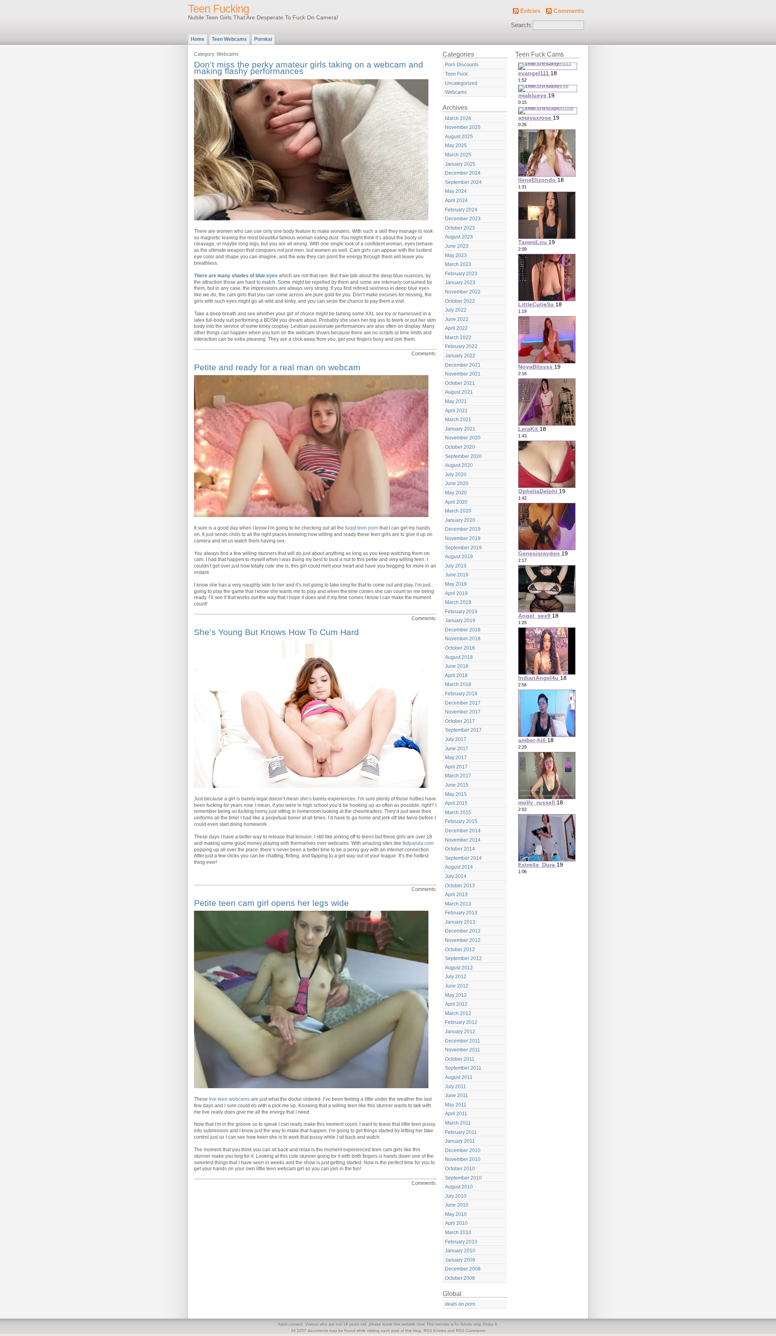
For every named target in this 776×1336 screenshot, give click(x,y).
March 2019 (458, 602)
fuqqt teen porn (361, 528)
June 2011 (456, 1095)
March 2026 (458, 118)
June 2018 (456, 666)
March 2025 (458, 155)
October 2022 (460, 301)
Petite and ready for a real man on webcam (277, 367)
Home (198, 39)
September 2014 (463, 858)
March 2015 (458, 812)
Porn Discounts (462, 65)
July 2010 (455, 1196)
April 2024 (456, 200)
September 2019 (463, 548)
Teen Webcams (229, 39)
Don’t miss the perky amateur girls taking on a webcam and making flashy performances (308, 68)
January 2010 (460, 1251)
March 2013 (458, 904)
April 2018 (456, 675)
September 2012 (463, 958)
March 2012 (458, 1013)
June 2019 (456, 575)
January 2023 (460, 282)
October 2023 (460, 228)
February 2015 (461, 821)
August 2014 (459, 867)
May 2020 (456, 493)
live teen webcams (229, 1099)
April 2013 (456, 894)
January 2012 (460, 1031)
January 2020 (460, 520)
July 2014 (455, 876)
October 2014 (460, 849)
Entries (530, 11)
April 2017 (456, 767)
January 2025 (460, 164)
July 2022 (455, 310)
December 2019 (463, 529)
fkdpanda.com (418, 843)
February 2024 (461, 210)
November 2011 (462, 1050)
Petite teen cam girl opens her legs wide (271, 903)
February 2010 (461, 1242)
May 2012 (456, 995)
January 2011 (460, 1141)
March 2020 (458, 511)
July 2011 (455, 1086)
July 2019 (455, 566)
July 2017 (455, 739)
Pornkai (263, 39)
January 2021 (460, 429)
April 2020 (456, 502)
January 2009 (460, 1260)
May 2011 (455, 1105)
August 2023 (459, 237)
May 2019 (456, 584)
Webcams (456, 92)
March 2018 (458, 684)
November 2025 (463, 127)
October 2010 (460, 1168)
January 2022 (460, 356)
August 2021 (459, 392)
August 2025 (459, 136)
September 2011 (463, 1068)
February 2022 (461, 346)
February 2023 (461, 273)
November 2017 (463, 712)
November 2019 (463, 538)
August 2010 (459, 1187)
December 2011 (462, 1041)
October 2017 (460, 721)
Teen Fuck (456, 74)
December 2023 (463, 219)
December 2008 (463, 1269)
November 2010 (463, 1159)
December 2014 (463, 831)
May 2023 (456, 255)
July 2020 (455, 474)
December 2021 (463, 365)
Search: (521, 25)
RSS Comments (470, 1330)
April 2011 (456, 1113)
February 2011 (461, 1132)
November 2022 (463, 292)
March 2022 (458, 337)
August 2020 (459, 465)
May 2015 (456, 794)
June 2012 (456, 986)
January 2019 (460, 620)
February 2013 (461, 913)
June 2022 (456, 319)
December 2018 (463, 630)
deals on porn (460, 1304)
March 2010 (458, 1232)
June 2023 (456, 246)
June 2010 (456, 1205)
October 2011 (459, 1059)
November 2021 (463, 374)
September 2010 (463, 1178)
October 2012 (460, 949)
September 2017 (463, 730)
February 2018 (461, 693)
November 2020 (463, 438)
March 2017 (458, 776)
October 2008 (460, 1278)
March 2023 (458, 264)
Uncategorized (461, 83)
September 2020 (463, 456)
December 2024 (463, 173)
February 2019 (461, 611)
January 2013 (460, 922)
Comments (568, 11)
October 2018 (460, 648)
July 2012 (455, 976)
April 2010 (456, 1223)
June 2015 (456, 785)
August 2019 (459, 556)
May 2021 (456, 401)
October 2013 (460, 886)
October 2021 (460, 383)
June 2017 (456, 748)
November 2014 (463, 840)
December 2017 (463, 703)
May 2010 (456, 1214)
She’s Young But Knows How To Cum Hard (276, 632)
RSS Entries (435, 1330)
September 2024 (463, 182)
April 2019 (456, 593)
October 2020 (460, 447)
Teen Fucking (218, 9)
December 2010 (463, 1150)
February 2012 (461, 1022)
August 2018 (459, 657)
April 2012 (456, 1004)
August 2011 (458, 1077)
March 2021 (458, 419)
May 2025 (456, 145)
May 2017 (456, 757)
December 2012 (463, 931)
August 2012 (459, 968)
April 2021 (456, 411)
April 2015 (456, 803)
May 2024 (456, 191)
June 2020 (456, 483)
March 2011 (458, 1123)
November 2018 (463, 639)
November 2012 (463, 940)
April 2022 (456, 328)
